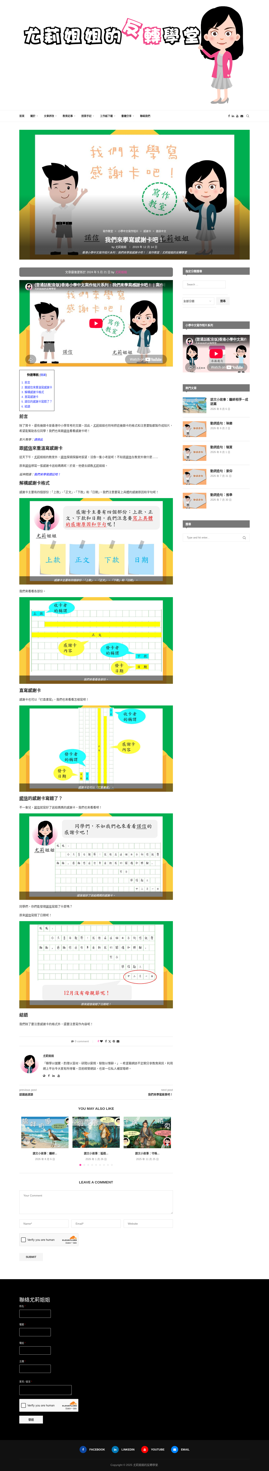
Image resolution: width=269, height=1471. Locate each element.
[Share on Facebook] (106, 1041)
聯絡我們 (145, 115)
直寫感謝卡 (29, 396)
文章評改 (49, 115)
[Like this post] (101, 1041)
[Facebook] (229, 116)
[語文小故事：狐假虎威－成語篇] (96, 1132)
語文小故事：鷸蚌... (45, 1153)
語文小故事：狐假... (96, 1153)
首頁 (21, 115)
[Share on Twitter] (109, 1041)
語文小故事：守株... (147, 1153)
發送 (31, 1419)
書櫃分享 (126, 115)
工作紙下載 (106, 115)
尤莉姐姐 (120, 247)
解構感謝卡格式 (32, 392)
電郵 (22, 1324)
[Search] (248, 116)
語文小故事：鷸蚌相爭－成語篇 (229, 402)
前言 (25, 382)
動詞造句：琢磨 (221, 423)
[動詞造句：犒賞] (194, 453)
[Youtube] (237, 116)
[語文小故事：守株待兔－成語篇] (147, 1132)
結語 (25, 406)
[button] (26, 1141)
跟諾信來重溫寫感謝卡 (36, 387)
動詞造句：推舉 (221, 495)
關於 (32, 115)
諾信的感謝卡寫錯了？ (36, 401)
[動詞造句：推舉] (194, 501)
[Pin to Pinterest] (114, 1041)
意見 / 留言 (25, 1381)
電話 (22, 1343)
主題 (22, 1361)
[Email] (241, 116)
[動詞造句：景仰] (194, 477)
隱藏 (43, 374)
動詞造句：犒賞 (221, 447)
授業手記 (86, 115)
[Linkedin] (233, 116)
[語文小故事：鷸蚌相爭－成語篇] (45, 1132)
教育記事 (68, 115)
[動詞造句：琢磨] (194, 429)
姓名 (22, 1306)
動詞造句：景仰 (221, 471)
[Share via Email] (118, 1041)
